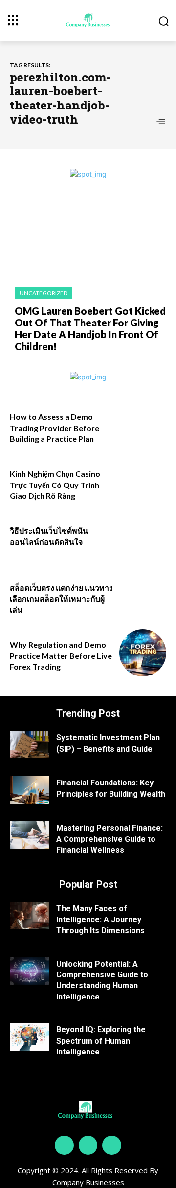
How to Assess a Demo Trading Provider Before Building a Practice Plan (54, 427)
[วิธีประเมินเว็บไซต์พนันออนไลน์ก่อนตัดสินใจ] (142, 539)
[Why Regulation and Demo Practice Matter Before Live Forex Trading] (142, 652)
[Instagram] (88, 1145)
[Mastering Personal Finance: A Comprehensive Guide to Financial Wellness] (29, 835)
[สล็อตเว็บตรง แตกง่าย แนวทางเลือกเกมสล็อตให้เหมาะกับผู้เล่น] (142, 596)
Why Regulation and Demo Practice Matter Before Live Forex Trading (61, 655)
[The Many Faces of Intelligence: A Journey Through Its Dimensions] (29, 915)
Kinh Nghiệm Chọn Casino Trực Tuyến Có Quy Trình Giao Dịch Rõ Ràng (55, 484)
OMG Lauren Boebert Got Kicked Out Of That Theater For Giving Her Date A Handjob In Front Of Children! (90, 328)
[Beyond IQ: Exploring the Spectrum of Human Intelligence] (29, 1037)
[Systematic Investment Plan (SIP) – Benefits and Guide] (29, 744)
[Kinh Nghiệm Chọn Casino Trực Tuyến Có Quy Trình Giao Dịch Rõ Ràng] (142, 482)
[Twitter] (111, 1145)
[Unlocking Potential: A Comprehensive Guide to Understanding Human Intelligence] (29, 971)
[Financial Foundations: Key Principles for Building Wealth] (29, 790)
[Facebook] (64, 1145)
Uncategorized (43, 293)
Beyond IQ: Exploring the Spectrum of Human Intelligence (101, 1040)
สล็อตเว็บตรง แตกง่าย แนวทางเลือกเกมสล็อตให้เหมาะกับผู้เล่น (61, 598)
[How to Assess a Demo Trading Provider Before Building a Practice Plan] (142, 425)
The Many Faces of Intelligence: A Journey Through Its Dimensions (100, 919)
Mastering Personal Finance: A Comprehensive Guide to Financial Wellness (109, 839)
